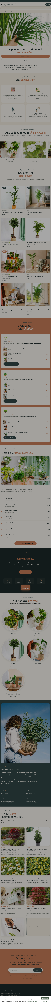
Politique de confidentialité (31, 1001)
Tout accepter (45, 998)
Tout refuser (45, 1001)
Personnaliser (45, 1003)
